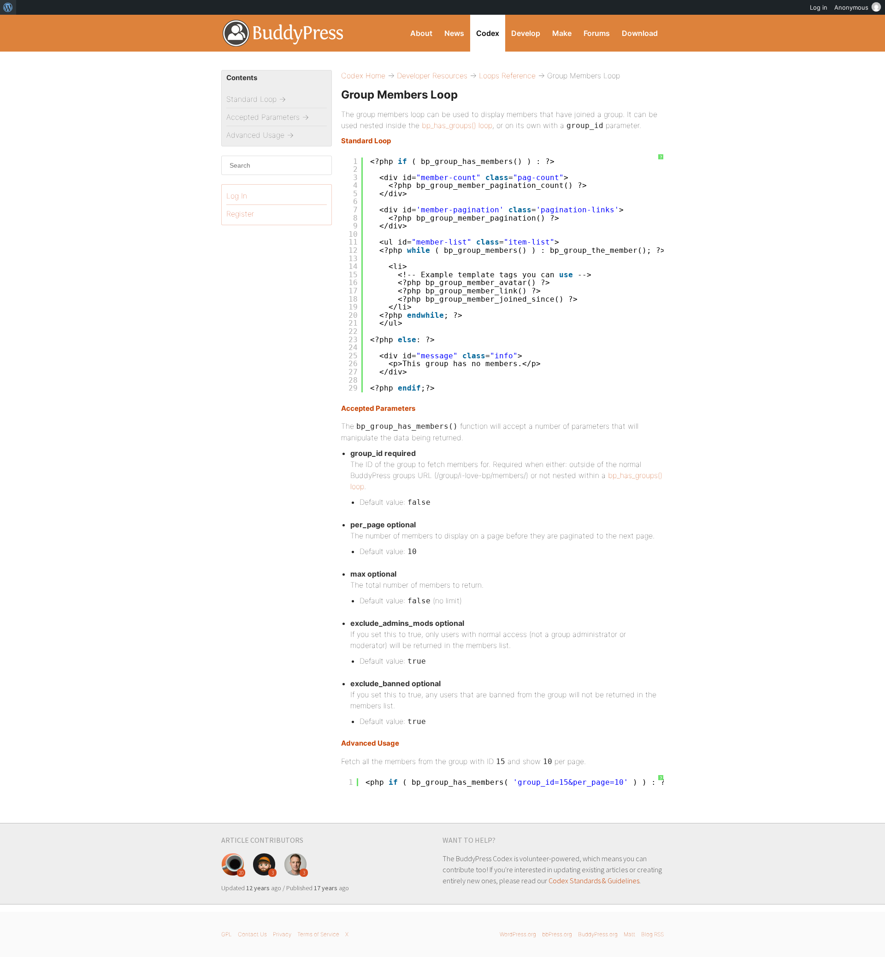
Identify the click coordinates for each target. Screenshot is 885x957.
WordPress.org (518, 934)
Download (640, 33)
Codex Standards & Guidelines (594, 880)
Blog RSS (652, 934)
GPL (226, 934)
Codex (487, 33)
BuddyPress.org (598, 934)
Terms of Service (318, 934)
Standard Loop (366, 140)
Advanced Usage (370, 743)
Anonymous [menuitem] (851, 7)
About (421, 33)
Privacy (282, 934)
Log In (236, 195)
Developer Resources (432, 75)
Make (562, 33)
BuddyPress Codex (283, 33)
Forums (597, 33)
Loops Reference (507, 75)
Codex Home (363, 75)
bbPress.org (557, 934)
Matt (629, 934)
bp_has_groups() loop (457, 125)
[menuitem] (8, 7)
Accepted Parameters (378, 408)
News (454, 33)
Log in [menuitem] (818, 7)
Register (240, 213)
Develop (525, 33)
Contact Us (252, 934)
